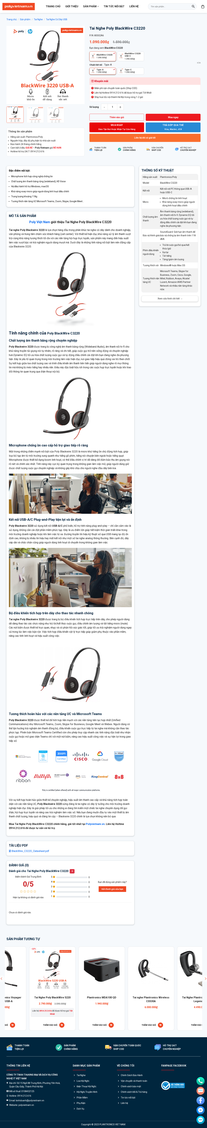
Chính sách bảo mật (131, 1086)
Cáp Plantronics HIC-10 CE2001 (84, 997)
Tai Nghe (38, 19)
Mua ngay (173, 117)
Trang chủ (53, 6)
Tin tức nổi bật (114, 6)
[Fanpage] (200, 1100)
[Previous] (12, 65)
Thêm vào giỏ (116, 117)
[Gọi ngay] (200, 1081)
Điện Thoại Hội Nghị (86, 1086)
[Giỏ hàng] (203, 6)
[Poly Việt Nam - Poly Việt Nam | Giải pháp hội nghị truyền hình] (18, 6)
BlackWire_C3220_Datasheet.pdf (30, 851)
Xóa (199, 63)
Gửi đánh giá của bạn (112, 889)
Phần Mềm (82, 1097)
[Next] (79, 65)
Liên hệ (134, 6)
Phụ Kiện (81, 1103)
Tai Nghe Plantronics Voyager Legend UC (34, 999)
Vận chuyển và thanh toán (134, 1081)
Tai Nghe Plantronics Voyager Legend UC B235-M (133, 999)
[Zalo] (200, 1120)
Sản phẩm (90, 6)
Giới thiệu (71, 6)
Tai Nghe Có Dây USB (56, 19)
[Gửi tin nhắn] (200, 1091)
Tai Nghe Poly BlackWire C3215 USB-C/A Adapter (182, 999)
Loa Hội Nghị (83, 1081)
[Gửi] (193, 6)
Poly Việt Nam (39, 222)
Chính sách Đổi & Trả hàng (134, 1092)
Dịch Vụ (80, 1108)
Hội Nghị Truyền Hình (87, 1092)
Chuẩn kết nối (95, 65)
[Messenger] (200, 1110)
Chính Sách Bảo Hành (132, 1075)
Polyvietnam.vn (95, 824)
